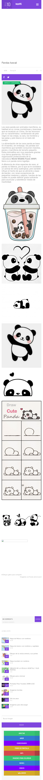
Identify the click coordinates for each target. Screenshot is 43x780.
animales (7, 83)
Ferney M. (13, 70)
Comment (38, 619)
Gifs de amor (14, 699)
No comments (8, 619)
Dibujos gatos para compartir (12, 575)
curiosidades (15, 83)
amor (22, 738)
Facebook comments (8, 622)
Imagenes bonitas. (16, 690)
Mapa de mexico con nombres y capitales (24, 646)
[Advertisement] (21, 36)
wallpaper (22, 773)
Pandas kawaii (9, 62)
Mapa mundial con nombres (19, 661)
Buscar (21, 725)
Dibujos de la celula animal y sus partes (24, 654)
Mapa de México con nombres (20, 639)
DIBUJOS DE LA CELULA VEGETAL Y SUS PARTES (24, 669)
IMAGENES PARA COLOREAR (22, 758)
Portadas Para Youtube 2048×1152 (22, 684)
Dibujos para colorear (17, 676)
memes (21, 763)
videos (21, 768)
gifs (21, 753)
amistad (22, 733)
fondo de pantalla (22, 748)
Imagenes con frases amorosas (30, 577)
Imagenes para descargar (19, 705)
